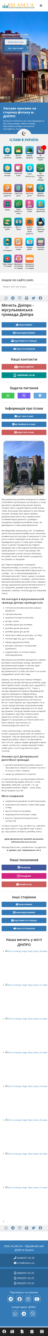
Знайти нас (25, 884)
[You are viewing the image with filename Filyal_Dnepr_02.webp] (25, 1032)
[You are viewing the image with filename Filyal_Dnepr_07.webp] (25, 1201)
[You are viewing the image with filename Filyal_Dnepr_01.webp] (25, 998)
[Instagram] (28, 1300)
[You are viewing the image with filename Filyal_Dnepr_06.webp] (25, 1167)
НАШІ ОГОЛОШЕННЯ (25, 349)
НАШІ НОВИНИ (25, 325)
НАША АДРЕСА (26, 366)
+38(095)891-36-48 (25, 375)
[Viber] (20, 298)
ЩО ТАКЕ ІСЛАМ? (25, 416)
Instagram (25, 876)
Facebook (25, 867)
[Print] (26, 298)
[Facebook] (40, 298)
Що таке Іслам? (15, 48)
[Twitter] (33, 298)
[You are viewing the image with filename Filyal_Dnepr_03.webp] (25, 1066)
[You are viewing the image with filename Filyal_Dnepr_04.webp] (25, 1100)
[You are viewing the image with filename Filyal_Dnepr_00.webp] (25, 965)
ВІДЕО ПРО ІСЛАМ (25, 432)
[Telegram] (13, 298)
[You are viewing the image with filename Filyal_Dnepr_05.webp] (25, 1134)
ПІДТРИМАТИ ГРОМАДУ (25, 341)
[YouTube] (36, 1300)
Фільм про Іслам (15, 42)
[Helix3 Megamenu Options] (41, 5)
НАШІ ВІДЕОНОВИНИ (25, 333)
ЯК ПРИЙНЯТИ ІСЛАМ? (25, 424)
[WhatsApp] (6, 298)
